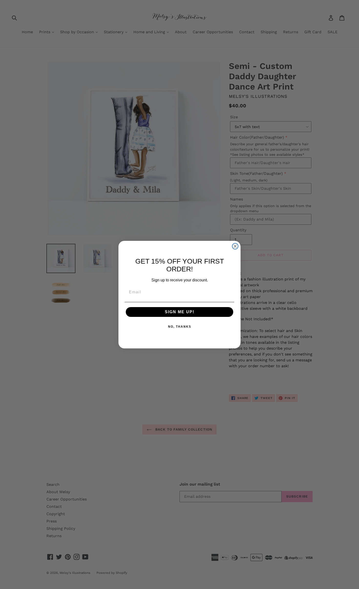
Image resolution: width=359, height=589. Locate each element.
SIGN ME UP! (179, 312)
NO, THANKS (179, 326)
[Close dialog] (235, 246)
